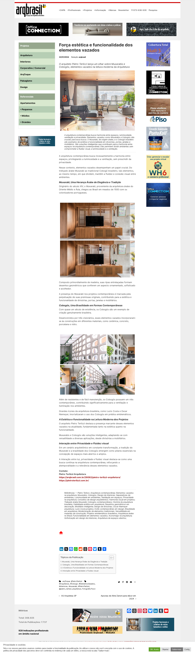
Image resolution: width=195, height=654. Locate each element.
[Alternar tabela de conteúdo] (110, 557)
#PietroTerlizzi (83, 586)
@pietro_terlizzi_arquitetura (70, 589)
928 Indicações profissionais (33, 630)
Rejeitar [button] (165, 649)
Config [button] (187, 649)
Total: (22, 617)
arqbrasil (82, 57)
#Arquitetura (64, 584)
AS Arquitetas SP (68, 596)
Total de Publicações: (30, 622)
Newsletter (123, 10)
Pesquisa (153, 10)
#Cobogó (74, 584)
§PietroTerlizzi (76, 581)
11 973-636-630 (139, 10)
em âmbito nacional (29, 633)
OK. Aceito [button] (154, 649)
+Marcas (112, 10)
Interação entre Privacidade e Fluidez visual (80, 571)
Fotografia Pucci (88, 589)
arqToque (66, 581)
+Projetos (87, 10)
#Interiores (63, 586)
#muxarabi (73, 586)
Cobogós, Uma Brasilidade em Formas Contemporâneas (85, 565)
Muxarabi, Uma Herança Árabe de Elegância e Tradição (84, 562)
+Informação (100, 10)
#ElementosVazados (87, 584)
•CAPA (62, 10)
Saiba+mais (176, 649)
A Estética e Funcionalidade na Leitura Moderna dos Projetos (87, 568)
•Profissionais (74, 10)
